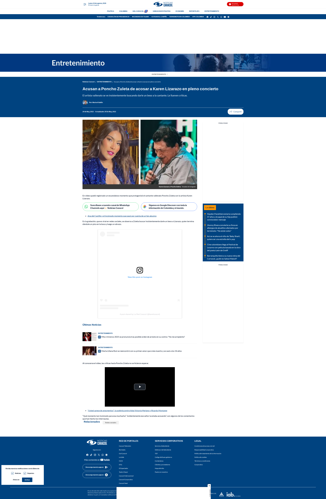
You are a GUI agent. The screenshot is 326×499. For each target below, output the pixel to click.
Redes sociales (110, 423)
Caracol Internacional (126, 476)
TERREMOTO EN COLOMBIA (179, 17)
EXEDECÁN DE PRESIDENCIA (119, 17)
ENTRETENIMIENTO (212, 11)
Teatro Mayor (123, 472)
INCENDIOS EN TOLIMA (140, 17)
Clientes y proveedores (162, 465)
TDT (156, 453)
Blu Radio (122, 450)
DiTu (120, 465)
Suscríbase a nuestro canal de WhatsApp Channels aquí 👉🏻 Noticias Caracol (110, 206)
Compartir (235, 112)
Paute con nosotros (161, 472)
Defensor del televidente (163, 450)
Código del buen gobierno (163, 457)
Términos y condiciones (202, 461)
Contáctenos (159, 461)
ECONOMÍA (180, 11)
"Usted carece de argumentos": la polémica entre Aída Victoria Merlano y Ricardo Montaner (127, 410)
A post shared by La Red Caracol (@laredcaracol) (140, 314)
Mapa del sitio (159, 468)
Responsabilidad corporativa (204, 450)
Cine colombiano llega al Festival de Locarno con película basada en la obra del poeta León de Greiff (223, 247)
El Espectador (123, 468)
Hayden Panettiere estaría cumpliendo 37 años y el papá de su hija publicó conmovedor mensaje (224, 217)
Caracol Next (123, 483)
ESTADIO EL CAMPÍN (159, 17)
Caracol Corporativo (126, 479)
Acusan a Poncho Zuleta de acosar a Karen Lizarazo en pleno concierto (137, 82)
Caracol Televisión (125, 446)
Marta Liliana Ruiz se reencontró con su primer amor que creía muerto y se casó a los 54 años (141, 351)
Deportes (30, 473)
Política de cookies (200, 457)
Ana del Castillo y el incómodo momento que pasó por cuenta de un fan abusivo (122, 216)
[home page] (163, 4)
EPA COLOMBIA (198, 17)
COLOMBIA (123, 11)
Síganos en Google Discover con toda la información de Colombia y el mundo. (168, 206)
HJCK (121, 461)
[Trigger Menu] (85, 4)
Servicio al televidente (162, 446)
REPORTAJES (194, 11)
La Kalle (121, 457)
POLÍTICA (110, 11)
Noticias (18, 473)
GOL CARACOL (138, 11)
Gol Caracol (123, 453)
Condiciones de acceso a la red (204, 446)
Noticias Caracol (88, 82)
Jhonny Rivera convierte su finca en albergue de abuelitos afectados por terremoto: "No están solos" (222, 228)
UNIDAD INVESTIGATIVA (162, 11)
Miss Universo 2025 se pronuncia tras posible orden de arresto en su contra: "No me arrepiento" (143, 337)
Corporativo (198, 465)
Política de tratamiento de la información (207, 453)
